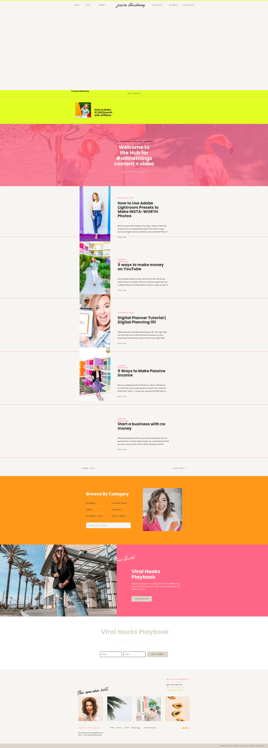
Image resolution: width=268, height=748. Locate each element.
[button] (134, 172)
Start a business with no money (141, 426)
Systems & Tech (126, 198)
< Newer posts (88, 468)
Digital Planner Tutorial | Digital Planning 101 (142, 320)
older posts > (180, 468)
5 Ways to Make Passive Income (141, 373)
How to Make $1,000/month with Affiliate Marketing (103, 114)
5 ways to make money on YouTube (141, 267)
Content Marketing (80, 91)
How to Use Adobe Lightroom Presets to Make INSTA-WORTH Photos (138, 209)
